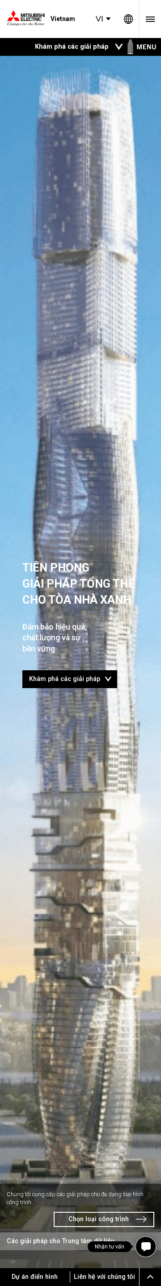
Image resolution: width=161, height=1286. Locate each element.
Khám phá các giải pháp (73, 677)
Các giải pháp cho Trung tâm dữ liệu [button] (60, 1241)
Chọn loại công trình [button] (98, 1219)
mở (119, 47)
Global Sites (128, 19)
